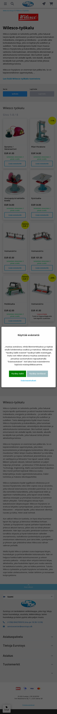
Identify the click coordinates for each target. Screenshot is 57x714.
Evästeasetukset (28, 380)
